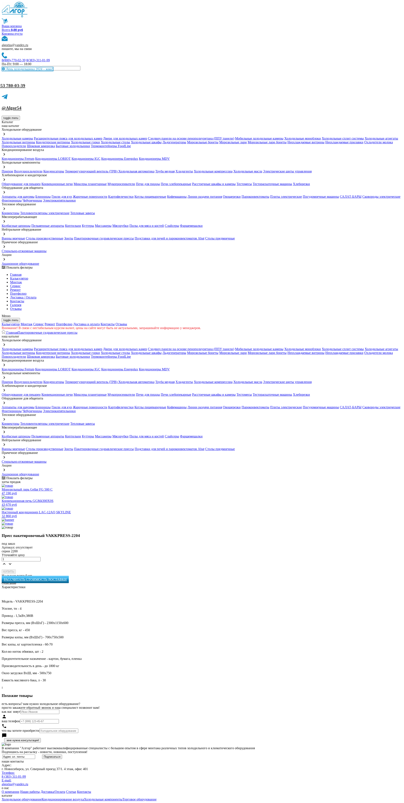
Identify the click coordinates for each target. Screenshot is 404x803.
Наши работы (30, 792)
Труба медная (165, 171)
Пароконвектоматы (255, 196)
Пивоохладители (14, 146)
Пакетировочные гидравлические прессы (104, 238)
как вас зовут (11, 711)
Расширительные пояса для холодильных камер (68, 138)
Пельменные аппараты (47, 225)
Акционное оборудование (20, 263)
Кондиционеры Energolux (119, 158)
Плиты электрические (286, 196)
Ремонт (15, 290)
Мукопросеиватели (121, 184)
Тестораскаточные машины (272, 184)
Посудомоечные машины (321, 196)
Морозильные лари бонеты (267, 142)
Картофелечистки (121, 196)
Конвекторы (10, 213)
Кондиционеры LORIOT (53, 158)
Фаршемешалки (191, 225)
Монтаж (16, 282)
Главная (15, 274)
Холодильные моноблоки (302, 138)
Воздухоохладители (28, 171)
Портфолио (18, 293)
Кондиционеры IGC (86, 158)
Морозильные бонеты (202, 142)
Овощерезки (232, 196)
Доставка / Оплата (23, 297)
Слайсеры (172, 225)
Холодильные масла (247, 171)
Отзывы (16, 309)
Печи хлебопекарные (176, 184)
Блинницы (43, 196)
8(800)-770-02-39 (13, 60)
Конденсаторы (53, 171)
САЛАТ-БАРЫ (350, 196)
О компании (10, 792)
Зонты (68, 238)
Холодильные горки (85, 142)
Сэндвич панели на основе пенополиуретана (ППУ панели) (191, 138)
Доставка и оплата (86, 324)
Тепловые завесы (82, 213)
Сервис (38, 324)
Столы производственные (44, 238)
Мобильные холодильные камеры (259, 138)
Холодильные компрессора (213, 171)
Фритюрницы (12, 200)
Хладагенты (184, 171)
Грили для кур (62, 196)
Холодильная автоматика (136, 171)
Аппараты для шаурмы (18, 196)
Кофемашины (177, 196)
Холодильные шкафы (146, 142)
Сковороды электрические (381, 196)
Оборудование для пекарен (21, 184)
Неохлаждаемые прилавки (344, 142)
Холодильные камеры (17, 138)
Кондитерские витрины (53, 142)
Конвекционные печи (57, 184)
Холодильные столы (115, 142)
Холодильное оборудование (22, 799)
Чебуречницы (32, 200)
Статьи (71, 792)
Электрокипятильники (59, 200)
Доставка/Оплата (53, 792)
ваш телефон (11, 721)
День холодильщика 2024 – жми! (29, 69)
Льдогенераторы (174, 142)
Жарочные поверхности (90, 196)
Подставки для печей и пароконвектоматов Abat (169, 238)
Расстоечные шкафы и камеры (214, 184)
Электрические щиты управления (287, 171)
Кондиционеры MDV (154, 158)
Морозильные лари (233, 142)
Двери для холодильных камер (125, 138)
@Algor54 (11, 107)
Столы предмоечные (220, 238)
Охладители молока (378, 142)
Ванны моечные (13, 238)
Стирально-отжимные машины (24, 251)
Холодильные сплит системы (343, 138)
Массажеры (103, 225)
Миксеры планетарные (90, 184)
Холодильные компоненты (103, 799)
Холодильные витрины (18, 142)
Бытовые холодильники (73, 146)
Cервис (15, 286)
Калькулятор (19, 278)
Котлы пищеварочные (150, 196)
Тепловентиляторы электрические (44, 213)
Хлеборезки (301, 184)
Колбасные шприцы (16, 225)
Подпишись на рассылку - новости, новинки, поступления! (44, 752)
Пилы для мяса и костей (146, 225)
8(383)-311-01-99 (38, 60)
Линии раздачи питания (204, 196)
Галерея (15, 305)
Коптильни (73, 225)
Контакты (17, 301)
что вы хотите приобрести (20, 730)
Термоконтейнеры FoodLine (111, 146)
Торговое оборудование (139, 799)
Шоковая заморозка (41, 146)
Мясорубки (120, 225)
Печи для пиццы (148, 184)
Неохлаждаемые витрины (305, 142)
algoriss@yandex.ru (15, 45)
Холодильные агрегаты (381, 138)
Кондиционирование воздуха (63, 799)
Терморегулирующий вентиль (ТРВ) (91, 171)
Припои (7, 171)
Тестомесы (244, 184)
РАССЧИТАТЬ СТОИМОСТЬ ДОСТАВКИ (35, 579)
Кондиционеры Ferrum (18, 158)
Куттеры (88, 225)
